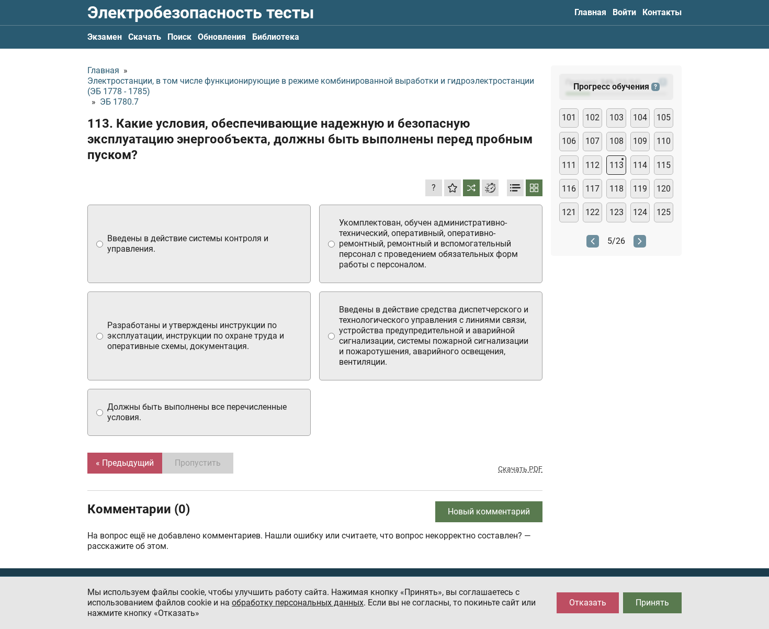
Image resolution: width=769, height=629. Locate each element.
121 (569, 212)
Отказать (587, 603)
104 (640, 117)
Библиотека (275, 37)
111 (569, 165)
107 (592, 141)
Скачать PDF (520, 469)
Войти (624, 12)
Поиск (179, 37)
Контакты (662, 12)
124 (640, 212)
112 (592, 165)
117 (592, 189)
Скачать (144, 37)
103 (616, 117)
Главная (590, 12)
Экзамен (104, 37)
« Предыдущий (125, 463)
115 (664, 165)
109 (640, 141)
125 (664, 212)
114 (640, 165)
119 (640, 189)
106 (569, 141)
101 (569, 117)
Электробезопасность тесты (200, 13)
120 (664, 189)
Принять (652, 603)
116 (569, 189)
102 (592, 117)
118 (616, 189)
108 (616, 141)
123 (616, 212)
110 (664, 141)
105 (664, 117)
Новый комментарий (489, 511)
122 (592, 212)
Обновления (222, 37)
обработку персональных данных (298, 603)
